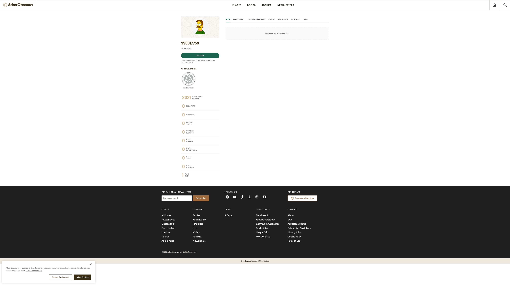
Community (263, 210)
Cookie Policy (294, 237)
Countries (283, 19)
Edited (305, 19)
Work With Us (263, 237)
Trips (227, 210)
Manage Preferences (60, 277)
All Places (166, 215)
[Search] (505, 5)
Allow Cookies (82, 277)
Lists (195, 228)
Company (293, 210)
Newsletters (199, 241)
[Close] (91, 264)
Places (165, 210)
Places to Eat (168, 228)
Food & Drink (199, 220)
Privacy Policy (294, 232)
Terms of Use (294, 241)
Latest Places (168, 220)
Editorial (198, 210)
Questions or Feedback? (255, 261)
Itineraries (198, 224)
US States (295, 19)
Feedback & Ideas (265, 220)
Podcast (197, 237)
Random (166, 232)
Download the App (304, 198)
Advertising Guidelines (299, 228)
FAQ (290, 220)
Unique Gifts (262, 232)
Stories (271, 19)
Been (228, 19)
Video (196, 232)
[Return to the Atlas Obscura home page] (18, 5)
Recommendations (256, 19)
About (291, 215)
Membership (262, 215)
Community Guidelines (267, 224)
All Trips (228, 215)
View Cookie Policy (34, 271)
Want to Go (238, 19)
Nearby (165, 237)
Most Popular (168, 224)
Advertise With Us (297, 224)
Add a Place (168, 241)
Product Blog (262, 228)
